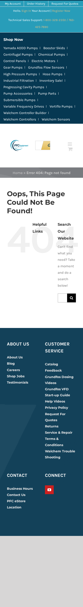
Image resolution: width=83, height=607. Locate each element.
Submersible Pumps (19, 100)
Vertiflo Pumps (61, 106)
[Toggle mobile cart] (70, 149)
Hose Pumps (52, 74)
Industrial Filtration (18, 80)
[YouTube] (49, 489)
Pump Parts (47, 93)
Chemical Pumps (51, 54)
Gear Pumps (13, 67)
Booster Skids (54, 48)
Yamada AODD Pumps (20, 48)
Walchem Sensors (56, 119)
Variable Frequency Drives (23, 106)
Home (18, 173)
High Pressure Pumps (20, 74)
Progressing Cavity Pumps (23, 87)
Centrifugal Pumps (18, 54)
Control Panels (14, 61)
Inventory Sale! (51, 80)
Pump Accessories (18, 93)
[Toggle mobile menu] (70, 144)
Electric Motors (43, 61)
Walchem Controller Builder (24, 113)
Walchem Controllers (19, 119)
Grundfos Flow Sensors (46, 67)
